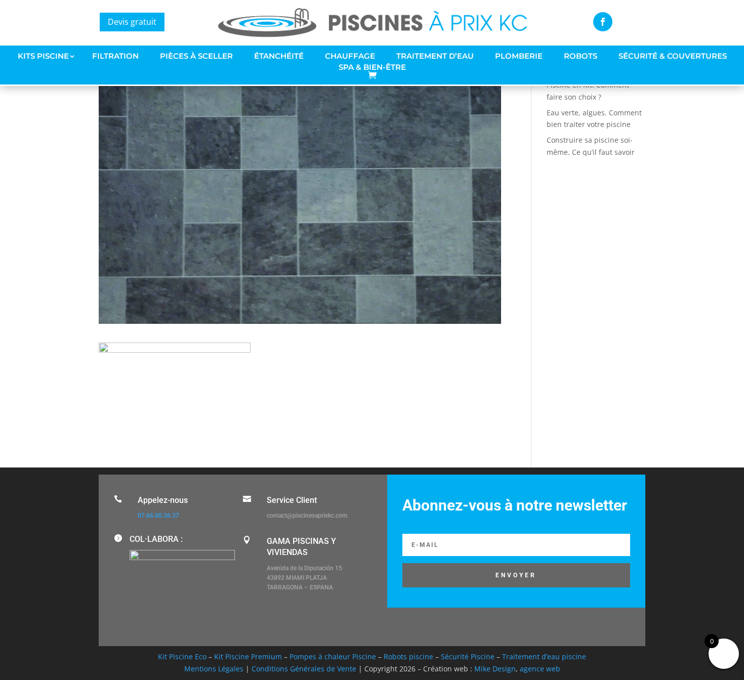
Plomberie (519, 56)
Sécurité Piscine (467, 656)
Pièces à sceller (196, 56)
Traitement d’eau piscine (544, 656)
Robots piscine (408, 656)
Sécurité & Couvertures (672, 56)
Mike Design (495, 668)
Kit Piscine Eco (182, 656)
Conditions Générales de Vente (304, 668)
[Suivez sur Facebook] (602, 21)
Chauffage (350, 56)
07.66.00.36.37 (158, 515)
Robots (580, 56)
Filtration (115, 56)
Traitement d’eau (435, 56)
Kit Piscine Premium (248, 656)
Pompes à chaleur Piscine (333, 656)
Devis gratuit (132, 21)
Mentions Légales (213, 668)
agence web (540, 668)
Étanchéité (279, 56)
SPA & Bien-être (372, 67)
